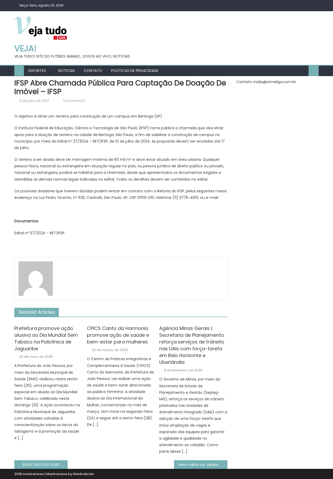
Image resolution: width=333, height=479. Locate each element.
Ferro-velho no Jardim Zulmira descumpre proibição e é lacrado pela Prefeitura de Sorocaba (202, 464)
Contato (93, 70)
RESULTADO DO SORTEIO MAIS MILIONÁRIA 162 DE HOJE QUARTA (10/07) (45, 464)
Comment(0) (74, 100)
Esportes (37, 70)
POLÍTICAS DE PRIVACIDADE (134, 70)
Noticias (66, 70)
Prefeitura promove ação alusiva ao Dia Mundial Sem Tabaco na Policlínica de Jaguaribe (46, 338)
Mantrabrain (83, 473)
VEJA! (25, 48)
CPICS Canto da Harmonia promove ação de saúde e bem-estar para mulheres (118, 335)
